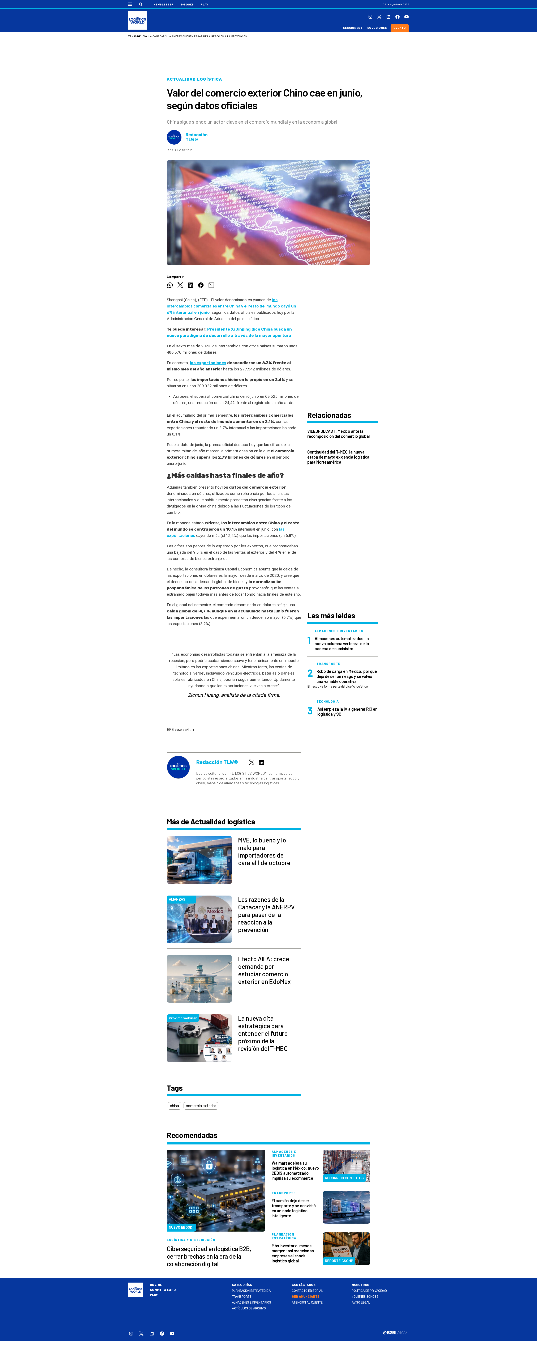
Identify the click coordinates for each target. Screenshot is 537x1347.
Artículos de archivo (249, 1308)
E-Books (187, 4)
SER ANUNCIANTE (305, 1297)
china (174, 1106)
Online (156, 1285)
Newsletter (163, 4)
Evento (400, 27)
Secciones (351, 27)
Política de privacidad (369, 1291)
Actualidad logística (194, 79)
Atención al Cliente (307, 1302)
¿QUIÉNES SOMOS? (365, 1297)
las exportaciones (208, 362)
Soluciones (377, 27)
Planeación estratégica (251, 1291)
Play (204, 4)
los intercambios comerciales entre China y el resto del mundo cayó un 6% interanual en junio (231, 306)
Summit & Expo (163, 1290)
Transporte (242, 1297)
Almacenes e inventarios (251, 1302)
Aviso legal (361, 1302)
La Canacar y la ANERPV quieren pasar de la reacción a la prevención (198, 36)
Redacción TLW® (197, 137)
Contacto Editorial (307, 1291)
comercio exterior (201, 1106)
